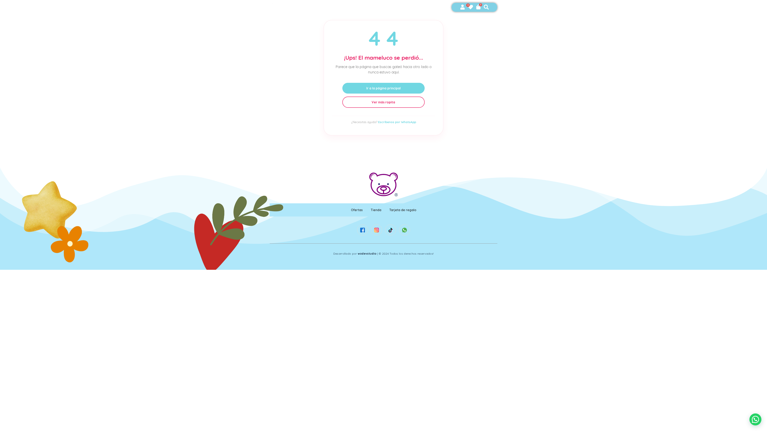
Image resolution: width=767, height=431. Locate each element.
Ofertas (357, 210)
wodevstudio (367, 253)
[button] (755, 419)
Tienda (376, 210)
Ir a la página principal (383, 88)
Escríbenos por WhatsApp (397, 122)
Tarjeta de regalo (402, 210)
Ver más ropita (383, 102)
